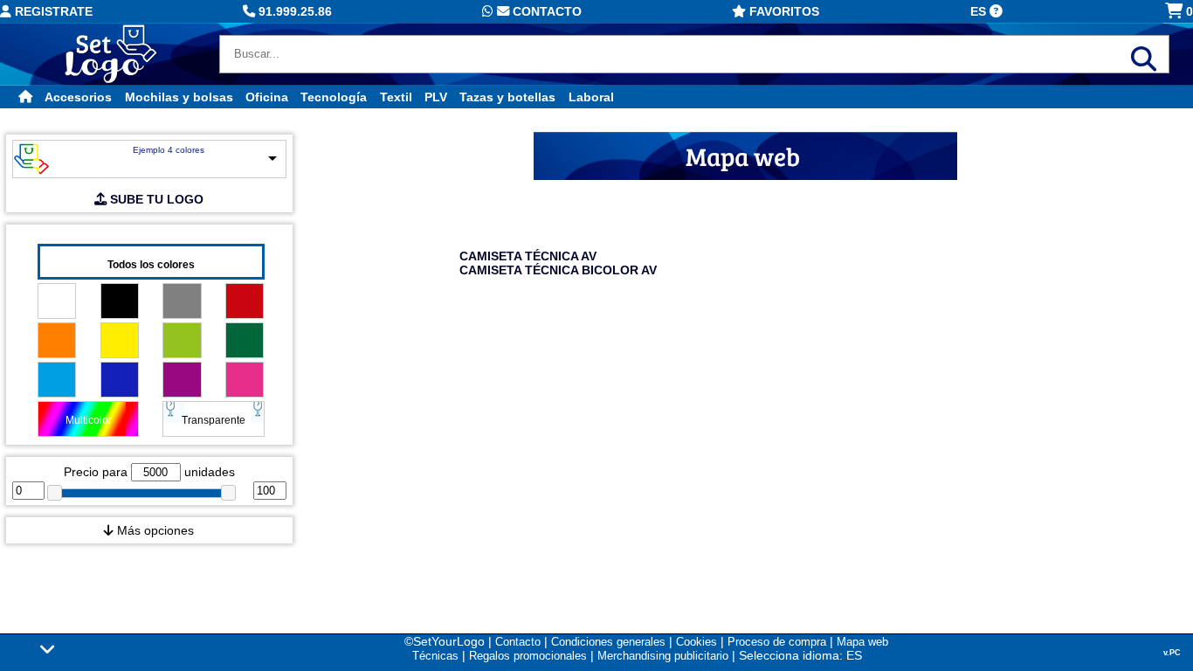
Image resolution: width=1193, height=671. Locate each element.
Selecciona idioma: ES (800, 655)
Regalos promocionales (528, 655)
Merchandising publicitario (662, 655)
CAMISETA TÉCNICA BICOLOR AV (558, 270)
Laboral (591, 97)
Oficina (266, 97)
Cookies (696, 641)
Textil (396, 97)
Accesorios (78, 97)
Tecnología (333, 97)
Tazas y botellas (507, 97)
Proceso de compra (777, 641)
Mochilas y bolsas (179, 97)
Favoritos (782, 11)
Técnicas (435, 655)
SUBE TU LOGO (155, 199)
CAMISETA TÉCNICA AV (527, 256)
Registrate (52, 11)
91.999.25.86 (293, 11)
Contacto (545, 11)
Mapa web (862, 641)
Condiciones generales (608, 641)
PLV (435, 97)
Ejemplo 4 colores (168, 150)
